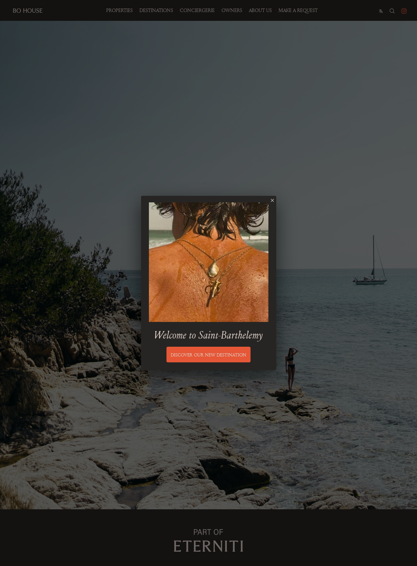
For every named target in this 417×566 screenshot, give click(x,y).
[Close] (272, 200)
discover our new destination (208, 355)
